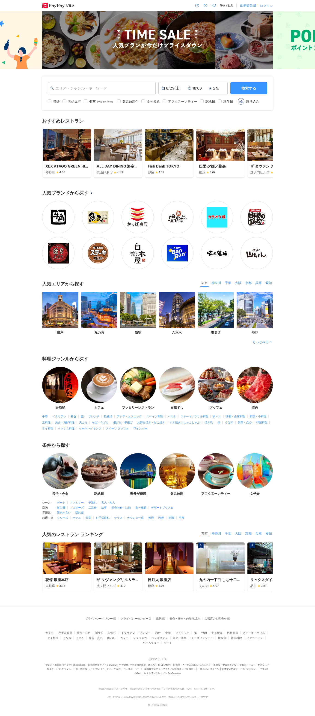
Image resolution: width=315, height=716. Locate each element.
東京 (204, 283)
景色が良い (64, 512)
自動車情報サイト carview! (102, 664)
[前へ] (8, 40)
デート (61, 502)
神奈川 (216, 283)
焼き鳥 (209, 422)
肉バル (217, 416)
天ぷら (83, 422)
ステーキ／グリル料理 (194, 416)
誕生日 (61, 507)
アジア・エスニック (129, 416)
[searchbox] (102, 88)
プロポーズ (77, 507)
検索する (248, 88)
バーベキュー (151, 642)
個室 (88, 517)
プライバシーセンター (134, 618)
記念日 (112, 633)
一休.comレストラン (208, 669)
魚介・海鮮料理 (64, 422)
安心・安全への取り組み (184, 618)
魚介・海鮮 (180, 638)
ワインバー (140, 428)
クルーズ (62, 517)
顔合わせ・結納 (121, 507)
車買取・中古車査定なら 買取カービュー (234, 664)
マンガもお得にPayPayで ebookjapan (65, 664)
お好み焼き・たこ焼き (151, 422)
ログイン (266, 6)
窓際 (171, 517)
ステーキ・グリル (254, 633)
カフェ (124, 638)
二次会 (92, 507)
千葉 (228, 283)
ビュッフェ (182, 633)
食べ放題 (140, 507)
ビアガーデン (255, 638)
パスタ (172, 416)
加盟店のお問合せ (216, 618)
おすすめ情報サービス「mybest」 (240, 669)
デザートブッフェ (162, 507)
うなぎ (229, 422)
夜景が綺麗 (65, 633)
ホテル (77, 517)
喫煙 (161, 517)
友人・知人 (108, 502)
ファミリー (77, 502)
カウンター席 (135, 517)
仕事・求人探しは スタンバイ (88, 669)
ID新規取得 (248, 6)
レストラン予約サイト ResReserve (162, 673)
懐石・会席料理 (235, 416)
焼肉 (204, 633)
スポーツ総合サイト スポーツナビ (124, 669)
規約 (159, 618)
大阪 (238, 283)
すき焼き (217, 633)
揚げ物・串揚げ (123, 422)
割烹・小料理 (258, 416)
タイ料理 (47, 428)
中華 (45, 416)
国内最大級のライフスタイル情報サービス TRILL (169, 669)
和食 (73, 416)
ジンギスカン (160, 638)
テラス (118, 517)
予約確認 (226, 6)
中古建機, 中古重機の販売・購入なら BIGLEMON (145, 664)
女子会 (49, 633)
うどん (80, 638)
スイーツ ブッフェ (117, 428)
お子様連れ (103, 517)
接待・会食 (84, 633)
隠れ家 (79, 512)
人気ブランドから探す (65, 193)
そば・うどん (100, 422)
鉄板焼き (232, 633)
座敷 (181, 517)
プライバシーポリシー (99, 618)
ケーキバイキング (90, 428)
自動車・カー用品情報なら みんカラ (192, 664)
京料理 (46, 422)
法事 (104, 507)
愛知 (268, 283)
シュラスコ (140, 638)
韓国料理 (261, 422)
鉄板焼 (108, 416)
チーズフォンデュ (202, 638)
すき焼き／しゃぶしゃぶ (184, 422)
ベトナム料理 (66, 428)
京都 (248, 283)
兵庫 (258, 283)
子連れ (92, 502)
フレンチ (93, 416)
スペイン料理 (154, 416)
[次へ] (306, 40)
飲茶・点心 (245, 422)
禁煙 (151, 517)
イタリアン (59, 416)
